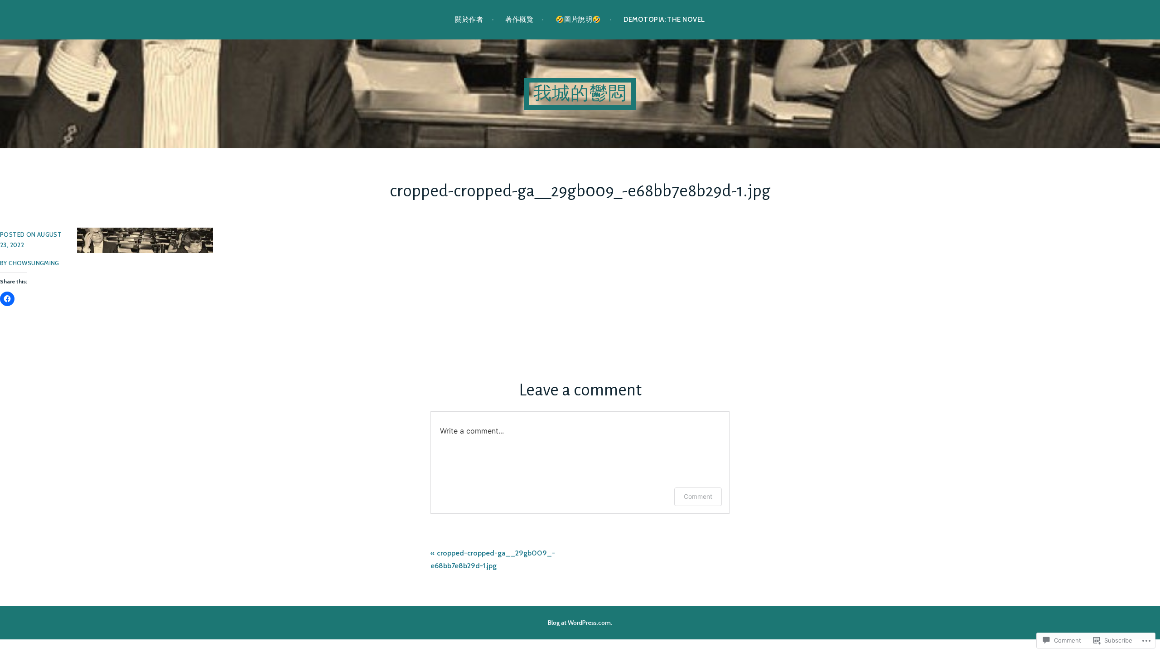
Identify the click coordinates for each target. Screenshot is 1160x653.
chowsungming (34, 263)
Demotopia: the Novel (664, 19)
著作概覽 (519, 19)
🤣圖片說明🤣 (578, 19)
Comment (698, 496)
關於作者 (469, 19)
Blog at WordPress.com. (580, 623)
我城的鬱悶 (580, 94)
